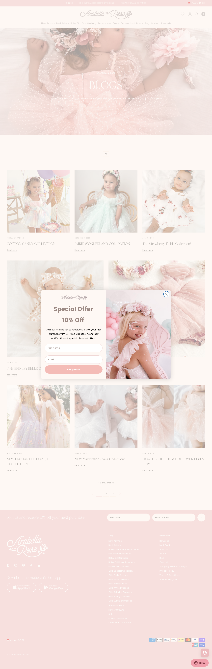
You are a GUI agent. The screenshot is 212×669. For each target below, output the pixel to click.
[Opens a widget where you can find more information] (199, 663)
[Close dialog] (166, 294)
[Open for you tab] (205, 653)
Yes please (73, 369)
